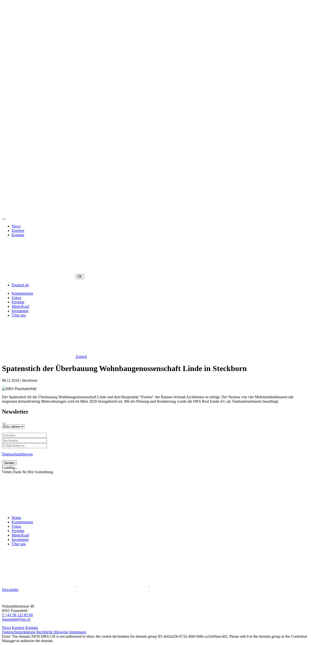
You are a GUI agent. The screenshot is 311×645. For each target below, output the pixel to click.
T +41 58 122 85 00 (17, 615)
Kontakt (18, 235)
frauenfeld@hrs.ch (16, 619)
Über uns (19, 315)
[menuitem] (20, 285)
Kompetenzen (22, 293)
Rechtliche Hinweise (52, 632)
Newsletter (10, 590)
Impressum (77, 632)
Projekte (18, 302)
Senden (9, 463)
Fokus (16, 298)
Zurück (81, 356)
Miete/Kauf (20, 306)
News (16, 226)
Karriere (18, 230)
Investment (20, 311)
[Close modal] (4, 423)
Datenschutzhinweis (17, 454)
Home (16, 518)
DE (80, 276)
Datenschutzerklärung (18, 632)
